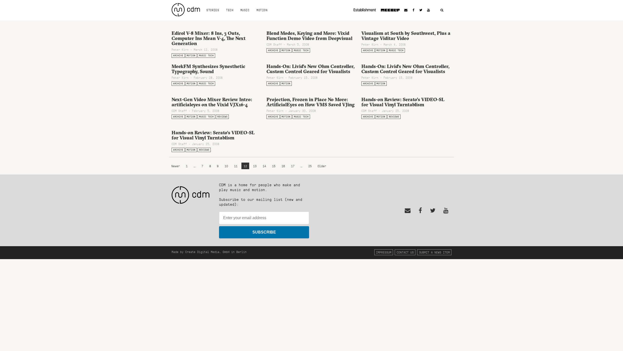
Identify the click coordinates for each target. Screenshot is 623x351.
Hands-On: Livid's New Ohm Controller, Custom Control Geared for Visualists (310, 68)
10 (226, 166)
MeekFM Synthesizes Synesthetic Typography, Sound (208, 68)
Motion (262, 10)
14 (264, 166)
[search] (441, 10)
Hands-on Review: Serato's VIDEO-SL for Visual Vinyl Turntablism (402, 102)
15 (273, 166)
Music (244, 10)
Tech (229, 10)
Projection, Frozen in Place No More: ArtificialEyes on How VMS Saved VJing (310, 102)
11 (236, 166)
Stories (212, 10)
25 (310, 166)
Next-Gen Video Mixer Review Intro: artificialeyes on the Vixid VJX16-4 (212, 102)
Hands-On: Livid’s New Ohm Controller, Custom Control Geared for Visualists (405, 68)
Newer (176, 166)
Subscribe (264, 232)
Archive (178, 55)
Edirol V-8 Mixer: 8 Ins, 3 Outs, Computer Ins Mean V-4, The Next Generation (209, 38)
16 (283, 166)
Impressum (383, 252)
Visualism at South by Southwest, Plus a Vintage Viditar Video (405, 35)
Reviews (222, 116)
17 (292, 166)
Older (322, 166)
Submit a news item (434, 252)
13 (255, 166)
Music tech (206, 55)
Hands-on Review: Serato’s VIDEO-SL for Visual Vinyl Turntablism (213, 135)
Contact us (405, 252)
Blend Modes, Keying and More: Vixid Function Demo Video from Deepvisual (309, 35)
